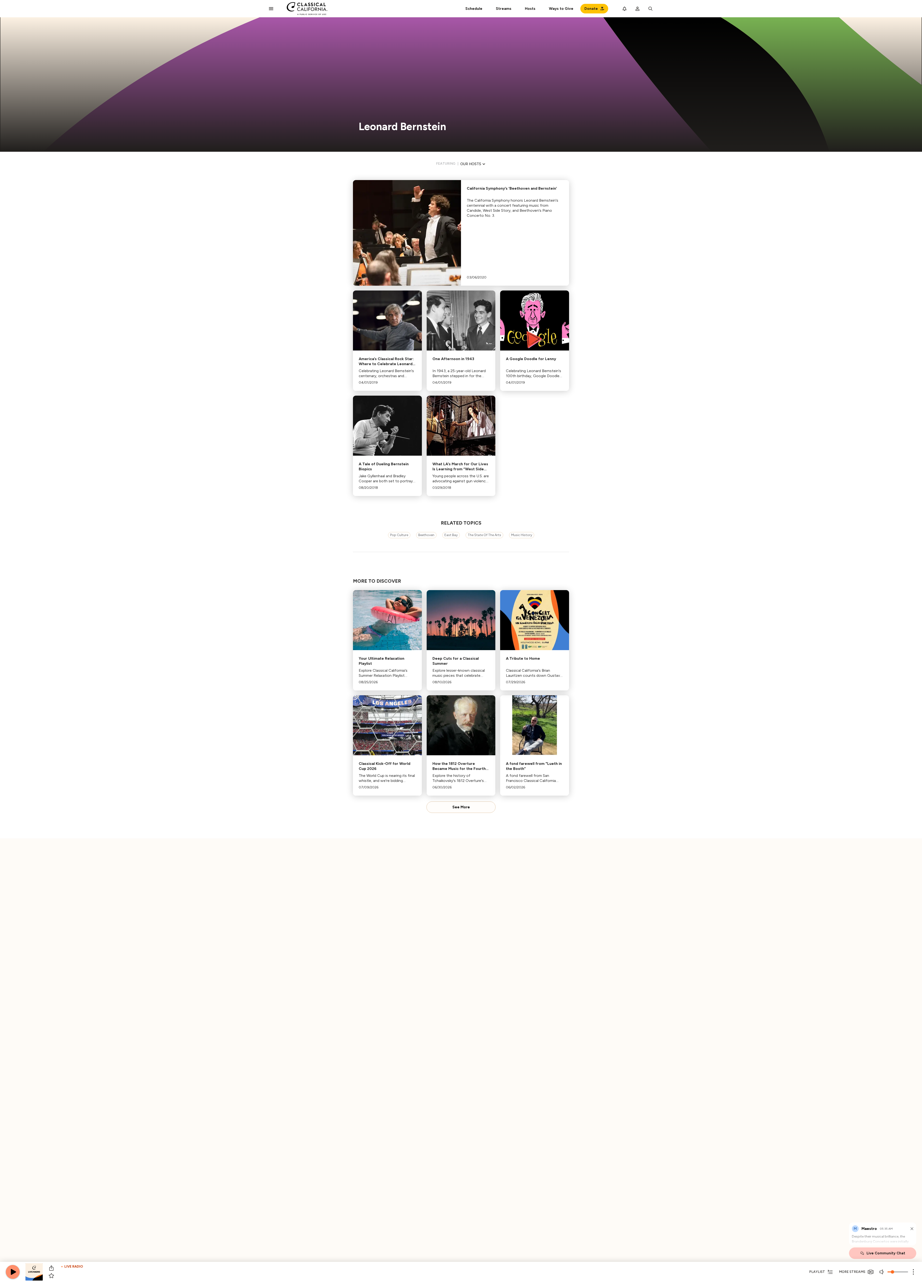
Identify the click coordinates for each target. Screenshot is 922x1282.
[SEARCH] (650, 8)
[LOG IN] (637, 8)
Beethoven (426, 535)
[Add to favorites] (51, 1276)
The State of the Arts (484, 535)
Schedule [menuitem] (473, 8)
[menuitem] (503, 9)
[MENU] (271, 8)
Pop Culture (399, 535)
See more (461, 807)
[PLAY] (13, 1272)
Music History (521, 535)
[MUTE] (882, 1272)
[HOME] (307, 8)
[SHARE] (51, 1268)
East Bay (451, 535)
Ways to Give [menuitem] (561, 8)
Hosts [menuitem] (530, 8)
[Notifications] (624, 8)
